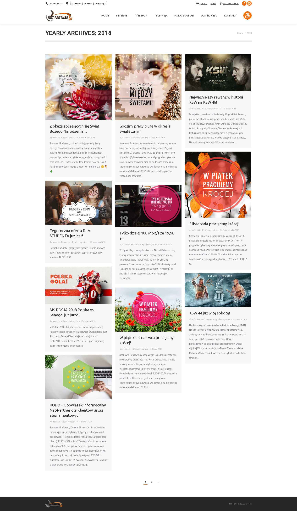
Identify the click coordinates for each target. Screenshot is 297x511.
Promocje (65, 242)
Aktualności (55, 137)
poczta (203, 3)
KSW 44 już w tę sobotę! (209, 313)
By (70, 137)
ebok (213, 3)
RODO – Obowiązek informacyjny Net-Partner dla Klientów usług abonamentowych (78, 410)
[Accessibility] (247, 15)
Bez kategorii (206, 319)
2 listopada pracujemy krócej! (214, 224)
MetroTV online (231, 3)
